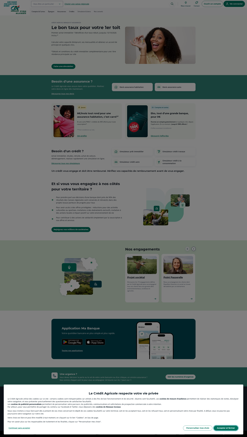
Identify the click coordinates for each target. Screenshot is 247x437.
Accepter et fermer (226, 428)
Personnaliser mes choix (197, 428)
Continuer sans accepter (19, 428)
